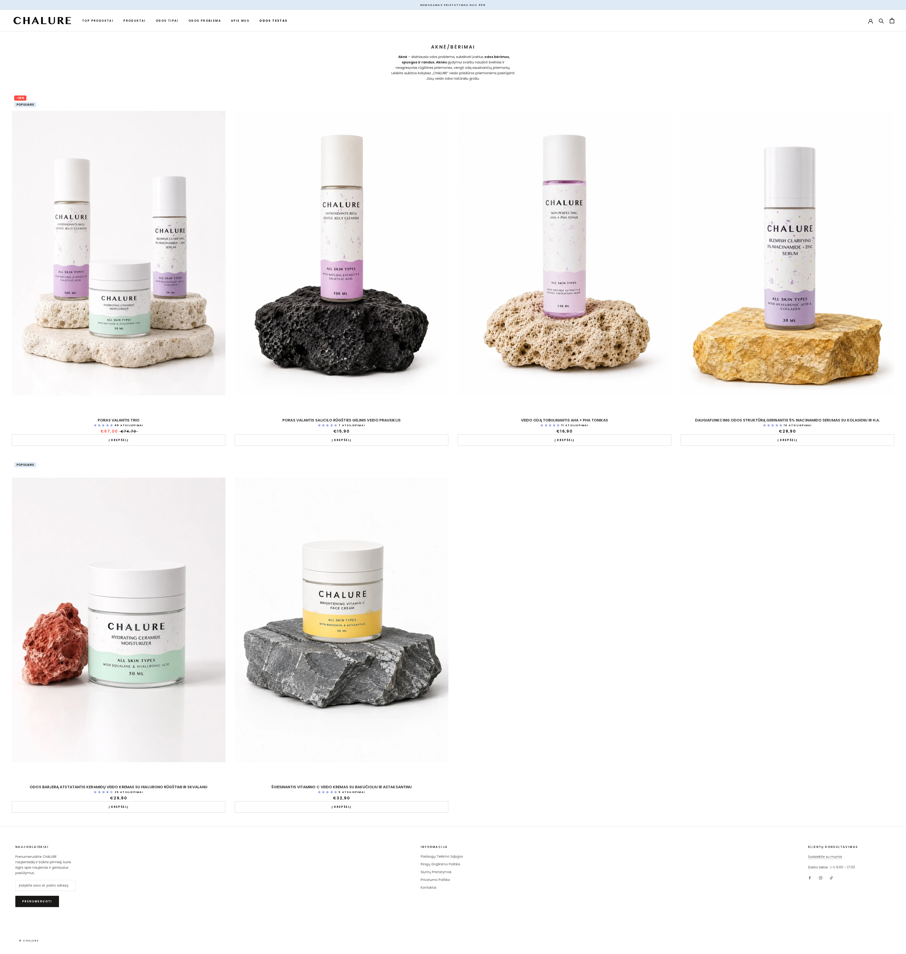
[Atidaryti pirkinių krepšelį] (892, 20)
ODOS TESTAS (273, 21)
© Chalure (29, 940)
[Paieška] (881, 20)
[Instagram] (820, 877)
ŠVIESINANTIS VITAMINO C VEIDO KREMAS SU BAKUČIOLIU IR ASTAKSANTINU (341, 787)
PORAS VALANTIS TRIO (118, 420)
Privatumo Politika (435, 879)
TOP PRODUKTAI (97, 21)
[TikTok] (831, 877)
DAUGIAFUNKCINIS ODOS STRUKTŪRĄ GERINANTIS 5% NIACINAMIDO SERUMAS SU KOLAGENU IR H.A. (787, 420)
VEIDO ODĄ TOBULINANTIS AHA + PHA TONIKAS (564, 420)
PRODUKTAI (134, 21)
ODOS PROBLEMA (205, 21)
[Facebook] (809, 877)
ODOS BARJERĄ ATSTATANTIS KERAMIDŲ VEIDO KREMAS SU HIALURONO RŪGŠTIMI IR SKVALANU (118, 787)
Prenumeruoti (37, 901)
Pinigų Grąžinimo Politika (440, 864)
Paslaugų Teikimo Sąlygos (442, 856)
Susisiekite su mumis (825, 856)
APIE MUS (240, 21)
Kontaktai (428, 887)
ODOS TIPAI (167, 21)
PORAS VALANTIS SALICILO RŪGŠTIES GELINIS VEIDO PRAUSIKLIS (341, 420)
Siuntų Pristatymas (436, 872)
